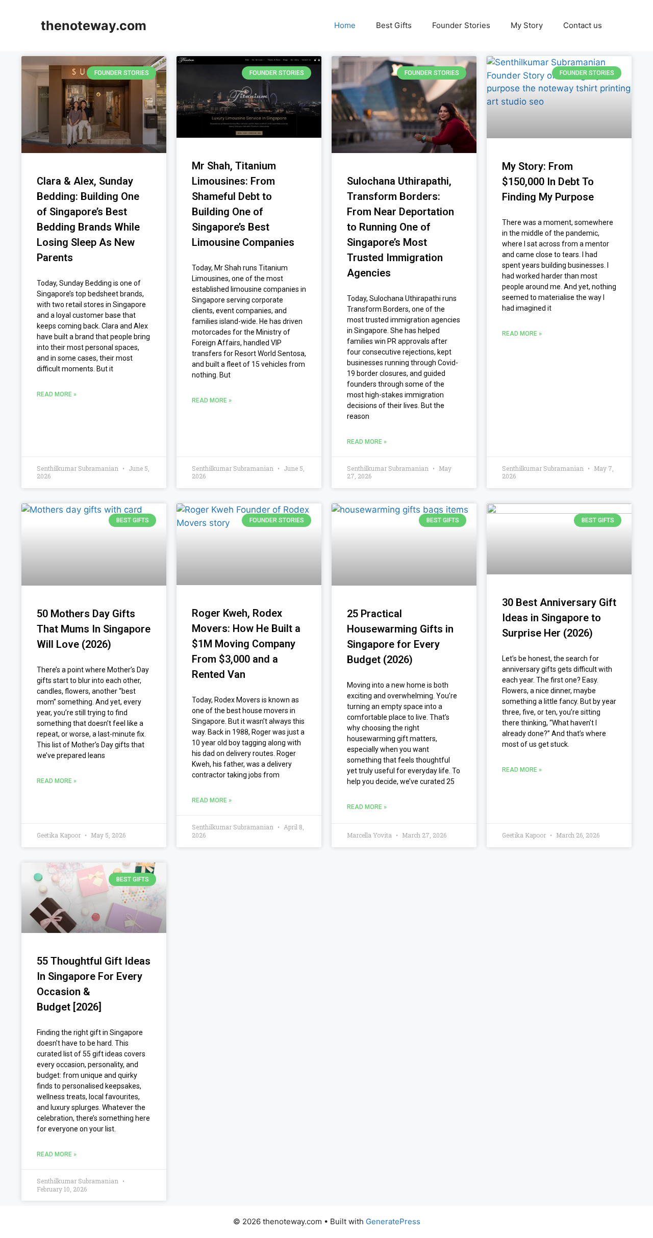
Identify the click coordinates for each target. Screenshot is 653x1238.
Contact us (582, 25)
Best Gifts (394, 25)
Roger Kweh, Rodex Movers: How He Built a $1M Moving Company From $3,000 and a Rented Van (246, 643)
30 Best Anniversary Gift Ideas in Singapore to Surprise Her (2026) (559, 617)
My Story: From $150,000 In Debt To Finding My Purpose (548, 181)
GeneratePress (393, 1221)
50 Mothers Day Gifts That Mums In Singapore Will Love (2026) (93, 629)
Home (345, 25)
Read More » (57, 394)
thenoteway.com (93, 25)
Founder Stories (461, 25)
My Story (527, 25)
